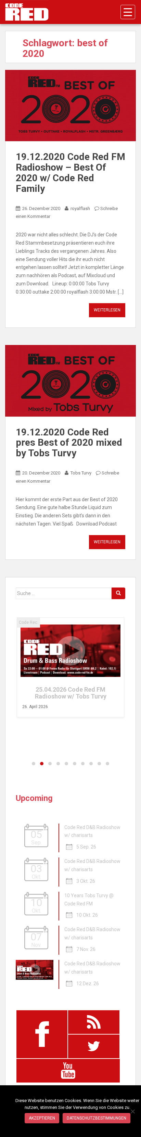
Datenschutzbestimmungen (96, 1118)
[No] (132, 1111)
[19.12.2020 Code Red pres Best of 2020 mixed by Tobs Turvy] (70, 381)
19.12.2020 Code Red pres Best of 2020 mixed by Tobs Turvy (69, 443)
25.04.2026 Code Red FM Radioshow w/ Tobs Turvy (70, 693)
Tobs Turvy (80, 472)
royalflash (80, 208)
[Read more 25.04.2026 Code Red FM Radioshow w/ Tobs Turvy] (70, 651)
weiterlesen (107, 310)
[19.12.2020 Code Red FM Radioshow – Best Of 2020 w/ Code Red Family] (70, 105)
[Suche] (118, 593)
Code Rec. (28, 622)
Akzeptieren (42, 1118)
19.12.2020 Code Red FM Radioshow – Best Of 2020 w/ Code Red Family (70, 172)
